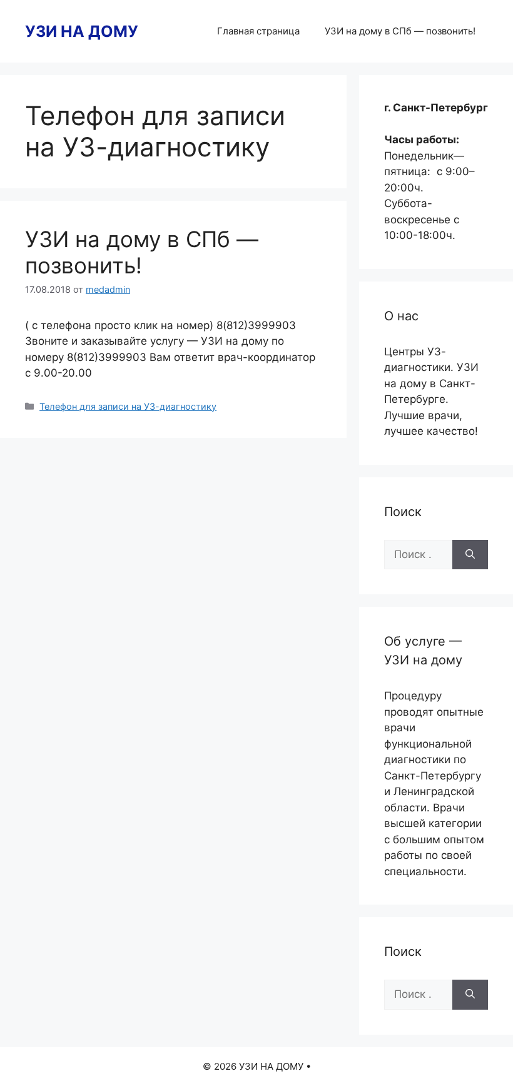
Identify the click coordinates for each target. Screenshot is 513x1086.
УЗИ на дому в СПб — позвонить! (400, 31)
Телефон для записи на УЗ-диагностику (127, 406)
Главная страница (258, 31)
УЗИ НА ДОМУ (81, 31)
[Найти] (470, 555)
